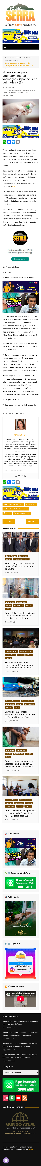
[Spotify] (25, 476)
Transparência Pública (21, 559)
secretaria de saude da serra (16, 509)
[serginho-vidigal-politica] (21, 297)
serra (8, 513)
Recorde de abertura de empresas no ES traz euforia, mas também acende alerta (19, 665)
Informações (10, 602)
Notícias (8, 90)
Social (26, 93)
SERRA (19, 806)
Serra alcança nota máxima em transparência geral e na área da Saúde (20, 566)
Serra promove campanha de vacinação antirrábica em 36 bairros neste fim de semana (19, 764)
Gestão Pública (11, 556)
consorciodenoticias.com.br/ (15, 470)
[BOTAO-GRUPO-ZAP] (21, 1085)
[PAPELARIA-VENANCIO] (21, 36)
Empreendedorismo (26, 651)
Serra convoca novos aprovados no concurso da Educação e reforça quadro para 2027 (20, 813)
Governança (22, 556)
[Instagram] (16, 476)
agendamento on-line (14, 504)
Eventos (20, 655)
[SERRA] (21, 246)
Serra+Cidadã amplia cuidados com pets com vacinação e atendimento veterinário (20, 615)
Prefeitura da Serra (28, 90)
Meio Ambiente (21, 602)
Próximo (31, 521)
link (13, 186)
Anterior (9, 521)
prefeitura (31, 504)
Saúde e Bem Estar (9, 93)
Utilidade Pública (8, 95)
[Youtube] (19, 476)
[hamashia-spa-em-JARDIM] (20, 918)
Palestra (8, 658)
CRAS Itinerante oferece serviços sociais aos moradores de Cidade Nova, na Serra (20, 714)
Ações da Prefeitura (12, 701)
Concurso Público (11, 800)
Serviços (20, 93)
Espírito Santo (10, 655)
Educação (9, 803)
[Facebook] (22, 476)
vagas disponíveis (23, 513)
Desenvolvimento (11, 651)
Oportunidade (16, 90)
